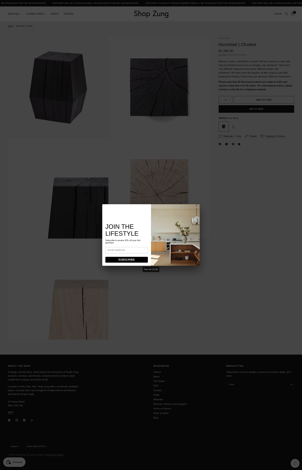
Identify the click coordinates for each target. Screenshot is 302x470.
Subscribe (126, 259)
